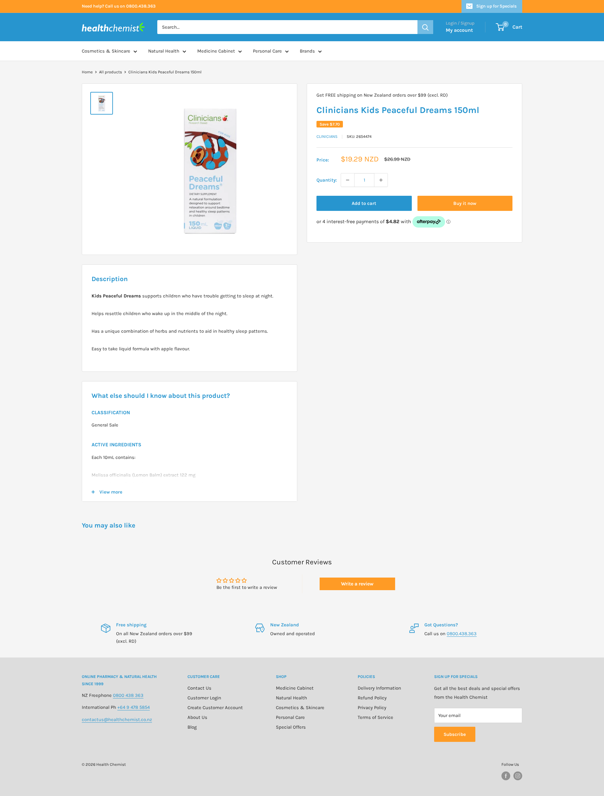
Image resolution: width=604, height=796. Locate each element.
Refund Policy (372, 698)
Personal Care (267, 51)
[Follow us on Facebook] (505, 775)
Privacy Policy (372, 707)
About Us (197, 717)
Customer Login (204, 698)
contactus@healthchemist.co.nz (117, 719)
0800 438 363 (128, 695)
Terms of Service (375, 717)
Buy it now (464, 203)
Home (87, 72)
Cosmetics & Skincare (106, 51)
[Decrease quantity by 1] (347, 180)
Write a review (357, 584)
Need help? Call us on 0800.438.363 (119, 6)
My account (459, 30)
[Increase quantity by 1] (381, 180)
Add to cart (364, 203)
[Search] (425, 27)
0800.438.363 (462, 633)
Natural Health (163, 51)
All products (110, 72)
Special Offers (291, 727)
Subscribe (455, 734)
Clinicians (327, 136)
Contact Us (199, 688)
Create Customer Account (215, 707)
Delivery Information (379, 688)
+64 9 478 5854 (133, 707)
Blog (192, 727)
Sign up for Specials (496, 6)
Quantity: (326, 180)
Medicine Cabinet (216, 51)
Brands (307, 51)
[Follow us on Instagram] (517, 775)
